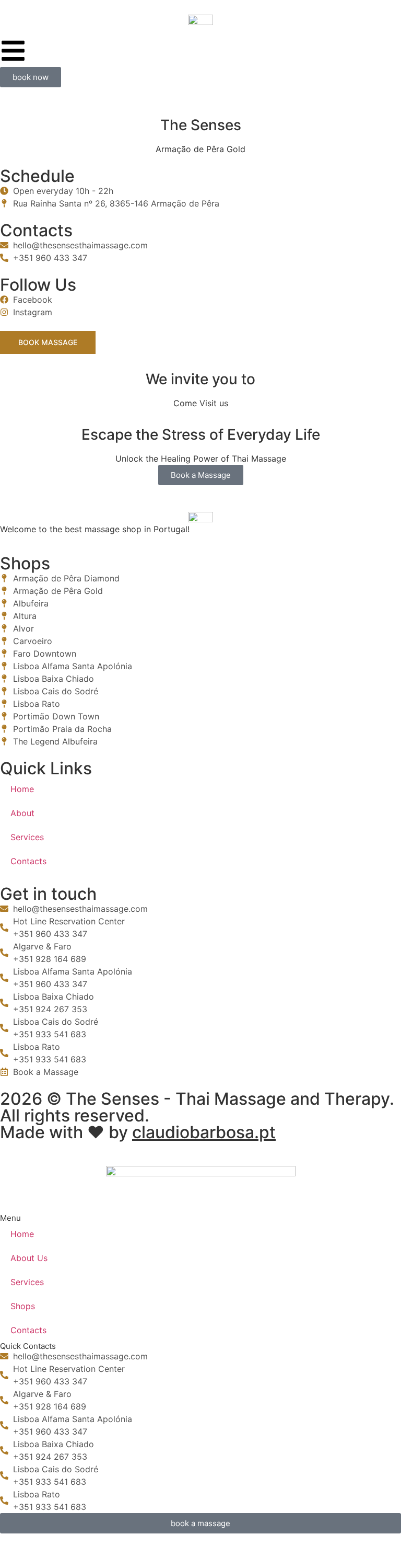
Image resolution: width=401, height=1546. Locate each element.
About (22, 813)
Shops (22, 1306)
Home (22, 789)
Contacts (28, 861)
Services (27, 837)
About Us (29, 1258)
